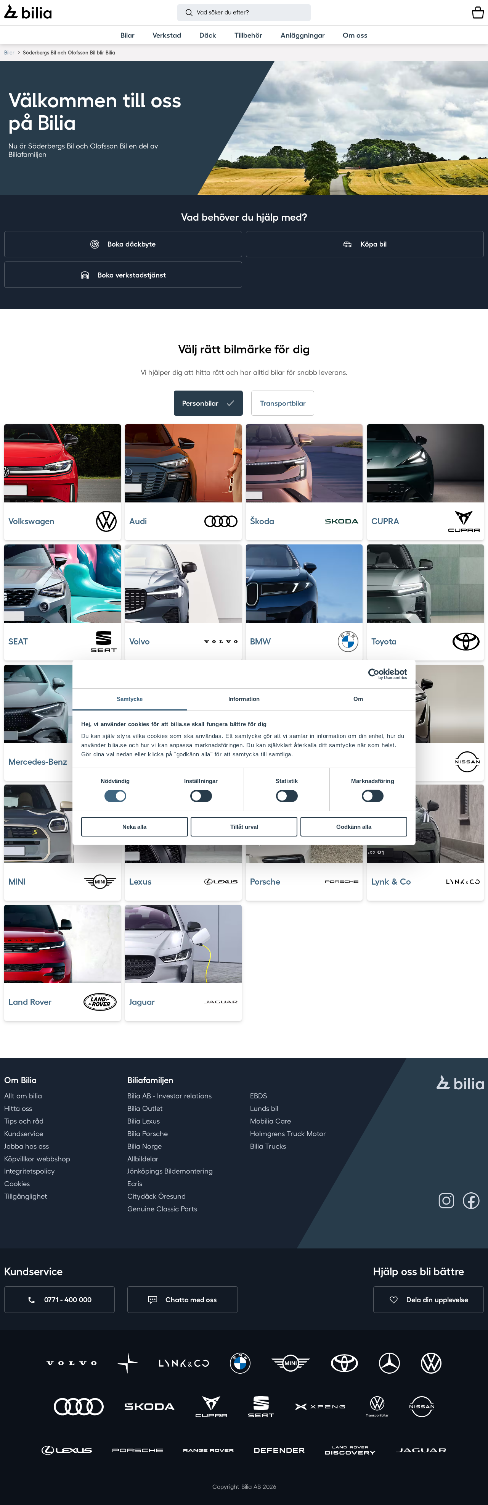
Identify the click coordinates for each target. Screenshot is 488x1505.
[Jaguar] (421, 1451)
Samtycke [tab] (130, 699)
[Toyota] (344, 1363)
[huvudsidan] (460, 1083)
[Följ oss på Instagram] (446, 1200)
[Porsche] (137, 1451)
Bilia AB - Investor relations (169, 1095)
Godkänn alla (353, 827)
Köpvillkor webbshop (37, 1158)
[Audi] (79, 1407)
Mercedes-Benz (37, 761)
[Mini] (290, 1363)
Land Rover (29, 1002)
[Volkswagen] (431, 1363)
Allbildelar (143, 1158)
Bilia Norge (144, 1146)
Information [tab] (244, 699)
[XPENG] (320, 1407)
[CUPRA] (211, 1407)
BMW (260, 641)
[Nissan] (421, 1407)
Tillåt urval (244, 827)
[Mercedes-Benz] (389, 1363)
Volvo (139, 641)
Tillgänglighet (25, 1196)
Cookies (17, 1183)
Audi (138, 521)
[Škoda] (150, 1407)
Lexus (140, 881)
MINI (16, 881)
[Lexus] (67, 1451)
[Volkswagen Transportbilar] (377, 1407)
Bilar (9, 52)
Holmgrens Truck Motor (288, 1133)
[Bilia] (27, 12)
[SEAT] (261, 1407)
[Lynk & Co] (184, 1363)
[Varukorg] (478, 12)
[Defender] (279, 1451)
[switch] (201, 796)
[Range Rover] (208, 1451)
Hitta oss (18, 1108)
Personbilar (200, 403)
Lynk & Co (391, 881)
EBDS (258, 1095)
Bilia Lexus (143, 1120)
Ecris (134, 1183)
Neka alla (134, 827)
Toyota (383, 641)
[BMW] (240, 1363)
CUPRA (385, 521)
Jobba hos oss (26, 1146)
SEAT (18, 641)
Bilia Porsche (147, 1133)
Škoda (262, 521)
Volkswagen (31, 521)
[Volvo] (71, 1363)
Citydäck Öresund (156, 1196)
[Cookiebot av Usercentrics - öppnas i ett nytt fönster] (373, 674)
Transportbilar (283, 403)
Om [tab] (358, 699)
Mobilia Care (270, 1120)
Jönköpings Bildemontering (170, 1171)
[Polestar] (127, 1363)
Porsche (265, 881)
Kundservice (23, 1133)
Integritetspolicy (29, 1171)
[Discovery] (350, 1451)
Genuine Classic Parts (162, 1208)
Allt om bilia (23, 1095)
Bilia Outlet (145, 1108)
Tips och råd (23, 1120)
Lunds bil (264, 1108)
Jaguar (142, 1002)
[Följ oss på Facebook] (471, 1200)
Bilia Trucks (268, 1146)
